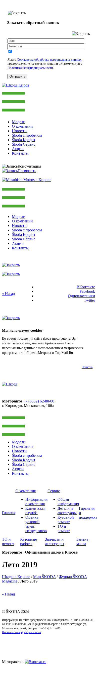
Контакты (20, 153)
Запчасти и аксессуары (54, 541)
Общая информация (68, 501)
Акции (18, 149)
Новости (19, 131)
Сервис (54, 491)
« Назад (8, 294)
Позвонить (27, 171)
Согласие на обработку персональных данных (49, 59)
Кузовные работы (28, 541)
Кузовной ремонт (65, 519)
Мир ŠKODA (44, 577)
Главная (8, 513)
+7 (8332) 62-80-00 (38, 401)
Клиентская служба (35, 510)
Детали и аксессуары (67, 510)
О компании (22, 126)
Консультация (29, 166)
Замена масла (82, 541)
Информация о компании (36, 501)
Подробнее (83, 353)
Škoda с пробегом (27, 135)
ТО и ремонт (63, 528)
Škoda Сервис (23, 144)
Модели (18, 122)
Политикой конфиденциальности (30, 68)
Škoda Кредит (23, 140)
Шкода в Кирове (16, 577)
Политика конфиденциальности (21, 632)
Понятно (87, 367)
